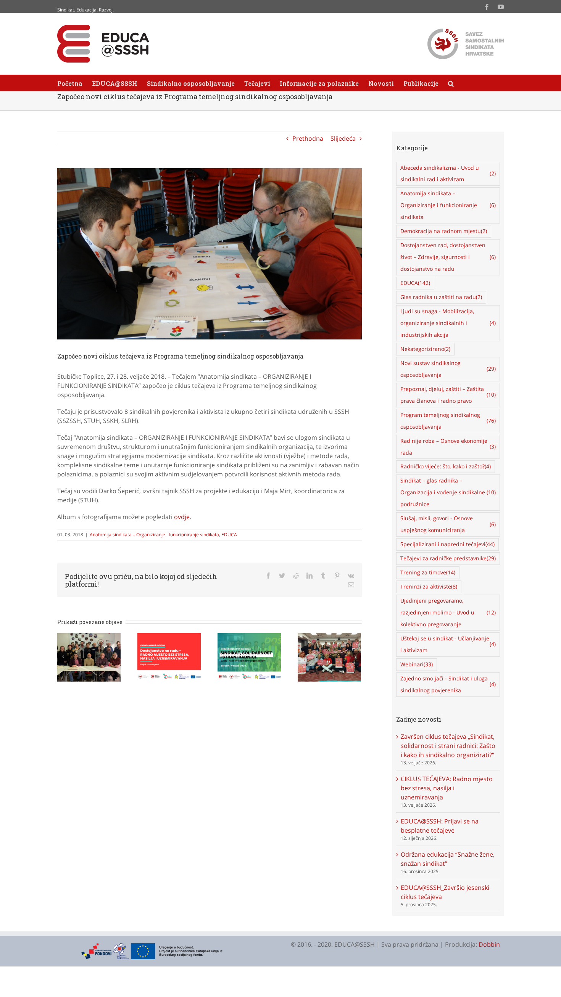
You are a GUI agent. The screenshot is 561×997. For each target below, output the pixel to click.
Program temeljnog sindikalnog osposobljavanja (448, 420)
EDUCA (229, 534)
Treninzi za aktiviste (428, 586)
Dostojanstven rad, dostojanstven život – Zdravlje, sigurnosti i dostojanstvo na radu (448, 256)
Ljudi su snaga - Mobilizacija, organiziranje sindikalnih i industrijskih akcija (448, 322)
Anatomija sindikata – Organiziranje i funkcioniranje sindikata (154, 534)
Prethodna (307, 138)
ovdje (182, 517)
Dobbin (489, 944)
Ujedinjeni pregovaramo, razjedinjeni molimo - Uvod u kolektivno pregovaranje (448, 612)
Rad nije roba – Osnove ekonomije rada (448, 446)
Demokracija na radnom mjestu (443, 231)
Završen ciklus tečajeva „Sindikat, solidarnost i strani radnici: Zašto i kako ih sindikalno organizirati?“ (448, 745)
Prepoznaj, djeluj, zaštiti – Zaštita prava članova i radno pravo (448, 394)
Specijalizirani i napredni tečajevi (447, 544)
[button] (451, 83)
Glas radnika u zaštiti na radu (441, 297)
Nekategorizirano (425, 348)
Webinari (416, 664)
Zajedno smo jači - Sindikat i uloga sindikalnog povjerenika (448, 684)
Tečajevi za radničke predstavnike (448, 558)
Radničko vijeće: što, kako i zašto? (445, 466)
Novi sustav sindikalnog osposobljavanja (448, 368)
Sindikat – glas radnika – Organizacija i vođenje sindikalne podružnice (448, 492)
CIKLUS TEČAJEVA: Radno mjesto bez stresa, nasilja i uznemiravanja (447, 788)
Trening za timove (427, 572)
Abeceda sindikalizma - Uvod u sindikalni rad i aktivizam (448, 173)
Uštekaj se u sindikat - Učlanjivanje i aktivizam (448, 644)
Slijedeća (343, 138)
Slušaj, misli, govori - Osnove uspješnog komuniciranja (448, 524)
